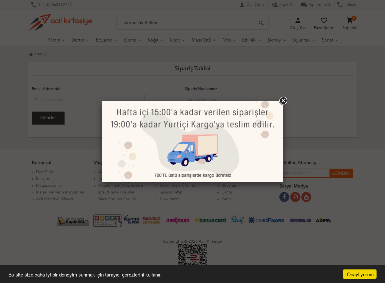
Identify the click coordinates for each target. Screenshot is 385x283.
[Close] (283, 101)
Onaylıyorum (360, 274)
